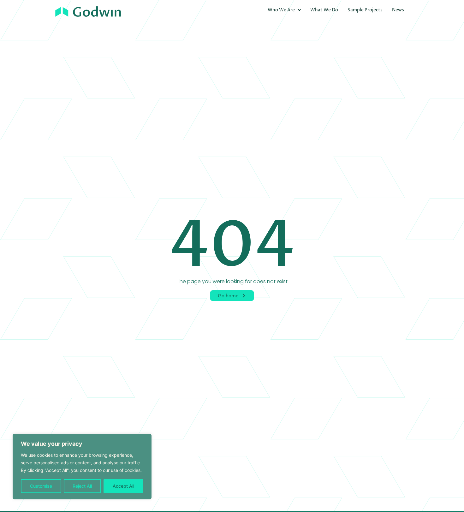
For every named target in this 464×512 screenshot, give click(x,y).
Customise (41, 486)
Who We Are (281, 10)
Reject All (82, 486)
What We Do (324, 10)
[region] (82, 466)
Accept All (123, 486)
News (398, 10)
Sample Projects (365, 10)
